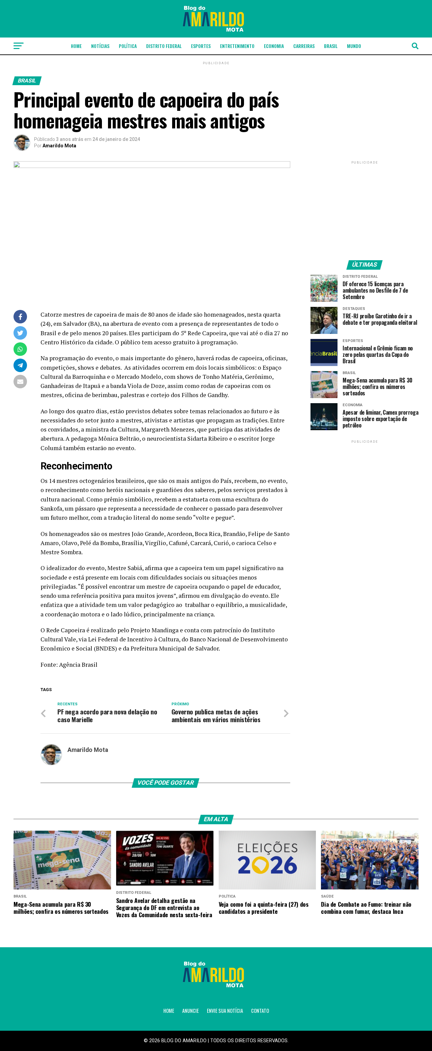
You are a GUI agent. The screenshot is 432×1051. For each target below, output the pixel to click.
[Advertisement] (364, 208)
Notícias (100, 45)
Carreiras (304, 45)
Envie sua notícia (225, 1010)
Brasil (331, 45)
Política (128, 45)
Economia (274, 45)
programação (219, 342)
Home (76, 45)
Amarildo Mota (59, 145)
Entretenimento (237, 45)
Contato (260, 1010)
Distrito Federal (164, 45)
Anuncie (190, 1010)
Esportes (201, 45)
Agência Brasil (78, 664)
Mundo (354, 45)
